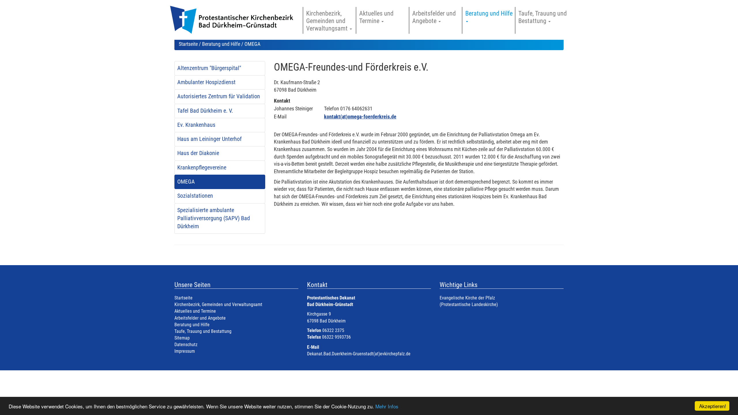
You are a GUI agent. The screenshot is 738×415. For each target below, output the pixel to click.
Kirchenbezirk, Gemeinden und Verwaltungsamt (218, 304)
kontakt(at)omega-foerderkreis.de (360, 117)
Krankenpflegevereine (201, 167)
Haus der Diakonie (198, 153)
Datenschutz (185, 344)
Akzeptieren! (712, 406)
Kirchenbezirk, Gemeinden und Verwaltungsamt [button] (327, 21)
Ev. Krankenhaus (196, 125)
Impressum (184, 351)
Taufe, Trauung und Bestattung (202, 331)
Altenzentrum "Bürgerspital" (209, 68)
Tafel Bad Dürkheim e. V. (205, 110)
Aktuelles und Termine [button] (376, 17)
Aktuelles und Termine (195, 311)
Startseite (188, 44)
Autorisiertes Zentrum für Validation (218, 96)
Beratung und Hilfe (221, 44)
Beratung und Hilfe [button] (489, 13)
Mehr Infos (386, 406)
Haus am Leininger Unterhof (209, 139)
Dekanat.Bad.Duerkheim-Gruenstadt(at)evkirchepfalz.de (359, 353)
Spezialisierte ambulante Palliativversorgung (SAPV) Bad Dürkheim (213, 218)
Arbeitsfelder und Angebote (200, 318)
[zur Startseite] (234, 22)
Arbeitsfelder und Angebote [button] (434, 17)
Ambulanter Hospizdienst (206, 82)
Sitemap (182, 338)
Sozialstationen (195, 196)
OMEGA (186, 181)
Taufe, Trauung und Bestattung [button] (542, 17)
